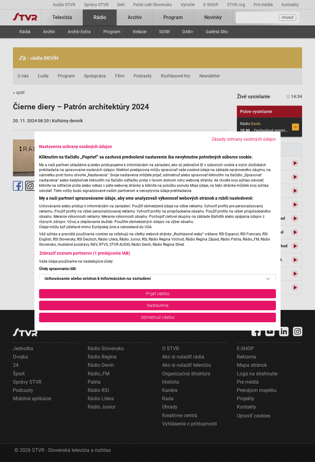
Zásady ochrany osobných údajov (244, 139)
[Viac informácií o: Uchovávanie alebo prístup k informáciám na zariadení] (268, 279)
